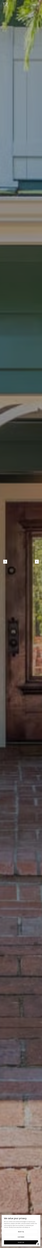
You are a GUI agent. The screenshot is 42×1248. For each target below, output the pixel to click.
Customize (21, 1237)
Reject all (21, 1231)
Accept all (21, 1242)
